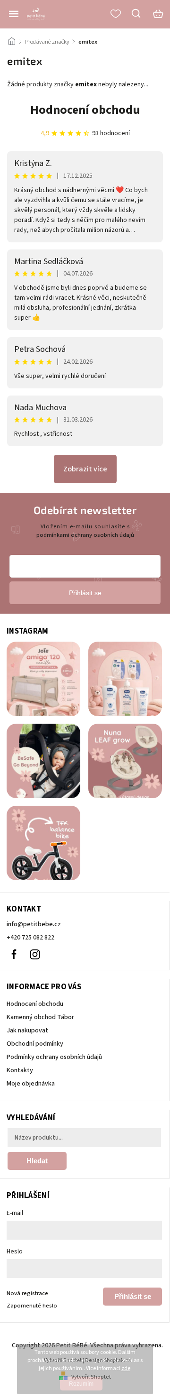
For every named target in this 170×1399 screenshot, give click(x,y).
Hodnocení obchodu (85, 110)
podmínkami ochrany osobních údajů (85, 535)
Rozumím (81, 1384)
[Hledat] (136, 13)
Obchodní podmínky (35, 1044)
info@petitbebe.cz (34, 924)
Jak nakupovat (27, 1030)
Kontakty (20, 1070)
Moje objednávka (31, 1083)
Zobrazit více (85, 469)
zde (125, 1368)
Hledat (37, 1161)
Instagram (35, 954)
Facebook (14, 954)
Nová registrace (27, 1293)
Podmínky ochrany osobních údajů (54, 1057)
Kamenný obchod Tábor (40, 1017)
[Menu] (13, 13)
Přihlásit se (132, 1296)
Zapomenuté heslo (32, 1305)
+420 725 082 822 (30, 937)
